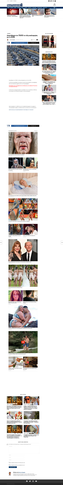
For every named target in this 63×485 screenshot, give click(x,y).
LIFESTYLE (29, 7)
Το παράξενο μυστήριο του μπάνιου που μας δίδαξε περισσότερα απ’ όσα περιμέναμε (31, 435)
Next (55, 14)
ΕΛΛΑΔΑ (15, 7)
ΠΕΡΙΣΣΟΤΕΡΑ (45, 7)
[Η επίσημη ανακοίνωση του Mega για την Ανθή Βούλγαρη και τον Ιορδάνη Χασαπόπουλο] (49, 88)
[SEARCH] (55, 8)
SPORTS (26, 7)
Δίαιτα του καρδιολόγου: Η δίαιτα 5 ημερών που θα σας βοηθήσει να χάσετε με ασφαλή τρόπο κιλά (14, 422)
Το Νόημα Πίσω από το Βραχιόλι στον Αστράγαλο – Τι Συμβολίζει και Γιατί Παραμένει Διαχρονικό (49, 82)
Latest (54, 5)
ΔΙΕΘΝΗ (22, 7)
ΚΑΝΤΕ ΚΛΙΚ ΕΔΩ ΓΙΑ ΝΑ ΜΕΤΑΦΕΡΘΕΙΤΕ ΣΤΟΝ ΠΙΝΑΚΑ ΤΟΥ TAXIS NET (21, 109)
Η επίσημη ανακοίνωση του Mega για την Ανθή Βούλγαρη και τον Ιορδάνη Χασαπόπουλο (49, 93)
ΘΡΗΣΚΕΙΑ (11, 404)
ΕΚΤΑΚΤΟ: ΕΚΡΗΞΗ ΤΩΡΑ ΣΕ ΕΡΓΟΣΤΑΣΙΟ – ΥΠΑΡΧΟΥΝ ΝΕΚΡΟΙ (12, 16)
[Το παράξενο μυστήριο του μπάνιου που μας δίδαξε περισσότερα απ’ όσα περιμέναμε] (31, 429)
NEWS (8, 404)
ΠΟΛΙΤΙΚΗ (11, 7)
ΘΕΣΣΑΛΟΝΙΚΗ (34, 7)
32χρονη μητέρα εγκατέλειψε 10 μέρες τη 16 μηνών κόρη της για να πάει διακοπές (49, 16)
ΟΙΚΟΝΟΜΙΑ (18, 7)
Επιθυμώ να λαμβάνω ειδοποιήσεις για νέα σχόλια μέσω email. (17, 462)
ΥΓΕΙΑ (20, 419)
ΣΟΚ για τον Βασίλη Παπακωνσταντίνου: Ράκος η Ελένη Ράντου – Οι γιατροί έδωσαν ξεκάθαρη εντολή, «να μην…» (49, 103)
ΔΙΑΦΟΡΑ (27, 433)
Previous (7, 14)
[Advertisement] (31, 25)
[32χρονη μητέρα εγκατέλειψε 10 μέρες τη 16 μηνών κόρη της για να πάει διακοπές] (50, 12)
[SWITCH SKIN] (54, 8)
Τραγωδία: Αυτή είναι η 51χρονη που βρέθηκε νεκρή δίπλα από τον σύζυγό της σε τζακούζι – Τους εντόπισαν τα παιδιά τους (25, 16)
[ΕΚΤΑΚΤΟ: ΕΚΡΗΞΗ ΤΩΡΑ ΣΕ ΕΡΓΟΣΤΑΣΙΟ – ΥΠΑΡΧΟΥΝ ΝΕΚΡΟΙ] (13, 12)
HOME (8, 7)
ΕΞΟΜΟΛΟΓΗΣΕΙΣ (39, 7)
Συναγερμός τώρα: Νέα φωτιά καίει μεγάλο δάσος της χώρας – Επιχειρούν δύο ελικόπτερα (31, 422)
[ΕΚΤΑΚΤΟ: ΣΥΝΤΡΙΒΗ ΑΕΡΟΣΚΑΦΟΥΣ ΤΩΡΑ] (38, 12)
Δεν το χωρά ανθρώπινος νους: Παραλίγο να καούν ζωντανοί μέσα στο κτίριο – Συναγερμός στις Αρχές (49, 72)
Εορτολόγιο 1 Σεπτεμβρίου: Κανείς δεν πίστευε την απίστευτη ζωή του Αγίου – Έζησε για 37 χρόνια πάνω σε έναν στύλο (49, 62)
